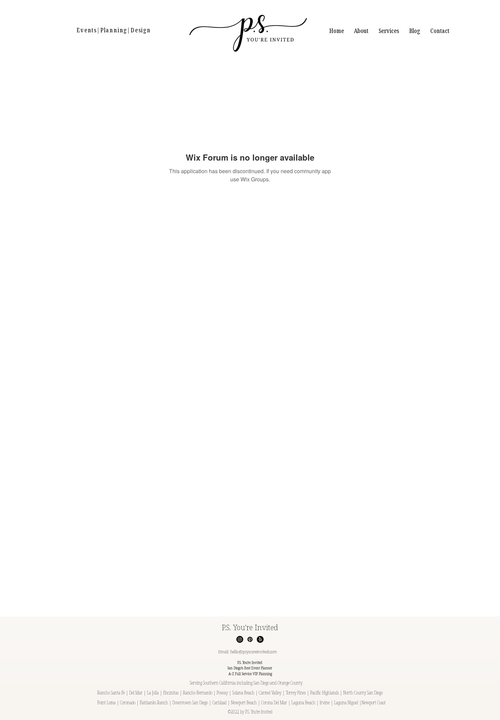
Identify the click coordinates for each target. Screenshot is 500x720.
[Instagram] (239, 639)
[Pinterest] (250, 639)
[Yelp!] (260, 639)
